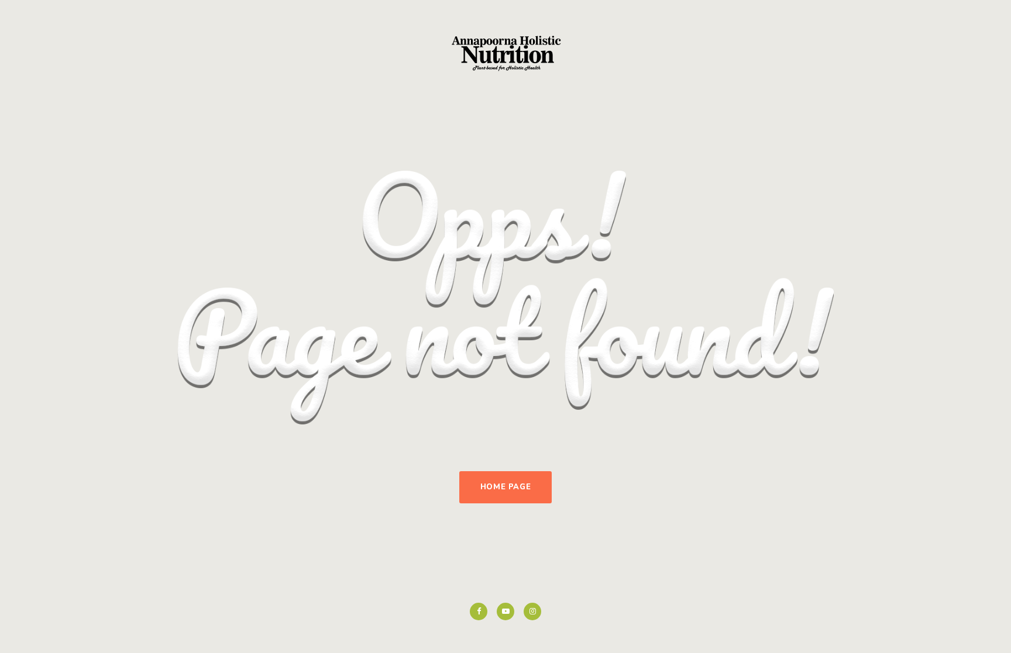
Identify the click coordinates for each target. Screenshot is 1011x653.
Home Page (505, 487)
